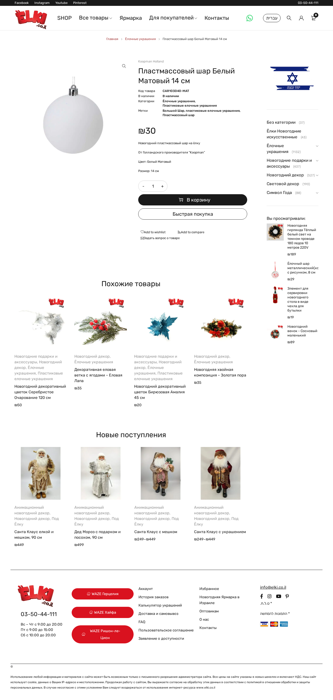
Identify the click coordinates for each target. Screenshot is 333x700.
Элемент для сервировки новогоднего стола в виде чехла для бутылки (297, 299)
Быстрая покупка (193, 214)
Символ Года (279, 192)
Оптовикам (209, 611)
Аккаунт (145, 589)
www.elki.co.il (205, 687)
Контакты (208, 628)
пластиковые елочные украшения (213, 110)
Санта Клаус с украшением (220, 531)
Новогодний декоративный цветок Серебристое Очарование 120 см (40, 392)
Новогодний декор (92, 356)
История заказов (153, 597)
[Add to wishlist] (152, 232)
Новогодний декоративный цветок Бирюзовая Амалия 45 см (160, 392)
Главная (112, 39)
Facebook (22, 3)
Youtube (61, 3)
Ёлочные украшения (140, 39)
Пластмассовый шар (179, 115)
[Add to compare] (189, 232)
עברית (271, 18)
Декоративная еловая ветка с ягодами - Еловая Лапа (98, 375)
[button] (124, 66)
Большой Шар (173, 110)
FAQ (141, 622)
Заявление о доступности (161, 638)
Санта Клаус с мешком (155, 531)
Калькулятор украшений (160, 605)
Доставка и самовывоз (158, 613)
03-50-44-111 (308, 3)
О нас (204, 619)
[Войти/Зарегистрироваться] (301, 18)
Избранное (209, 589)
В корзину (198, 200)
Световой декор (283, 183)
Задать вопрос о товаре (162, 238)
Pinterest (80, 3)
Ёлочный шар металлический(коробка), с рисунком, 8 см (302, 268)
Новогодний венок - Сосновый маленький (302, 331)
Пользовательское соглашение (166, 630)
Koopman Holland (151, 61)
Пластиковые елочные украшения (190, 105)
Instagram (42, 3)
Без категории (281, 122)
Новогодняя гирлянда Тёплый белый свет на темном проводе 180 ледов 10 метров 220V (301, 236)
